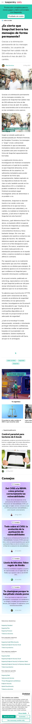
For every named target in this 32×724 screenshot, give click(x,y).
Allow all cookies (9, 716)
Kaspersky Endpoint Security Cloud (11, 644)
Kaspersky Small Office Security (10, 642)
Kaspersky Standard (7, 625)
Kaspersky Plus (6, 628)
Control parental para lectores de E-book (13, 435)
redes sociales (7, 20)
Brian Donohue (10, 65)
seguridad (21, 360)
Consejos (17, 484)
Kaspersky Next (6, 656)
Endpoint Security (6, 683)
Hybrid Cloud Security (8, 686)
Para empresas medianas (9, 651)
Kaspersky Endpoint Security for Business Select (15, 661)
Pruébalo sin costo (16, 16)
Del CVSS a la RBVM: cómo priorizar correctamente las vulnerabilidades (16, 492)
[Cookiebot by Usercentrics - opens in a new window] (22, 694)
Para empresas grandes (9, 671)
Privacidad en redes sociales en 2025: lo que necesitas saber (11, 421)
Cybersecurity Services (8, 678)
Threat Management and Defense (11, 681)
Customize (22, 716)
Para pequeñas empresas (9, 637)
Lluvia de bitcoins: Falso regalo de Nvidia (16, 564)
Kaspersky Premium (7, 631)
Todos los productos (7, 647)
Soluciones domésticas (9, 621)
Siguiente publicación (9, 430)
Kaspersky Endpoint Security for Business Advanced (16, 664)
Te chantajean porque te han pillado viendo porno (16, 592)
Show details (22, 713)
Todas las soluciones (7, 633)
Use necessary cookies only (16, 720)
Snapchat (15, 363)
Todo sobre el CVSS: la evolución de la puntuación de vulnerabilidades (16, 530)
